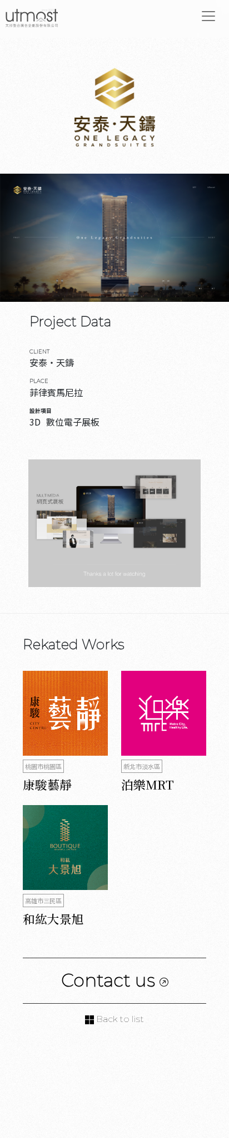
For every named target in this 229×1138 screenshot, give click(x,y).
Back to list (119, 1019)
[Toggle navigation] (208, 16)
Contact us (110, 980)
